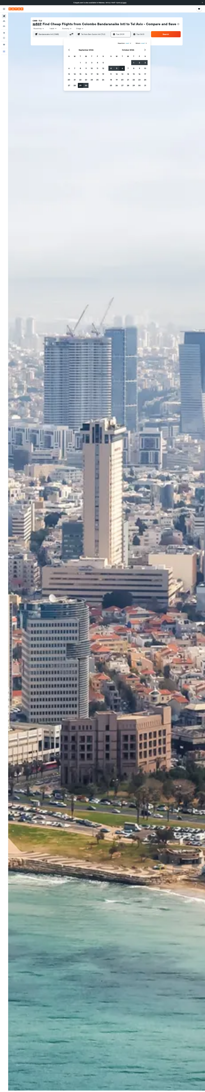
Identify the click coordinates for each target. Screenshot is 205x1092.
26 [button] (103, 80)
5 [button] (103, 62)
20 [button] (69, 80)
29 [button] (80, 85)
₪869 (37, 24)
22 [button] (80, 80)
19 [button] (103, 74)
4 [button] (97, 62)
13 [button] (69, 74)
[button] (202, 2)
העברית (123, 3)
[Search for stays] (4, 21)
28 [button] (75, 85)
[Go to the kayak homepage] (16, 8)
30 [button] (86, 85)
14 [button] (75, 74)
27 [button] (69, 85)
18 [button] (97, 74)
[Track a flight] (4, 38)
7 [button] (74, 68)
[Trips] (4, 44)
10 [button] (92, 68)
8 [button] (80, 68)
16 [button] (86, 74)
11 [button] (97, 68)
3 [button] (91, 62)
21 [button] (75, 80)
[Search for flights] (4, 16)
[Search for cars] (4, 26)
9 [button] (86, 68)
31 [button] (145, 85)
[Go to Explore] (4, 33)
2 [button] (86, 62)
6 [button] (69, 68)
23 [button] (86, 80)
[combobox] (39, 28)
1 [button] (80, 62)
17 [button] (92, 74)
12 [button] (103, 68)
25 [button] (97, 80)
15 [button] (80, 74)
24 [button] (92, 80)
